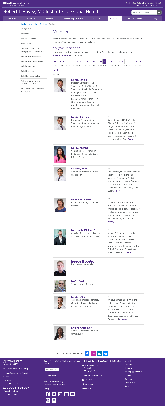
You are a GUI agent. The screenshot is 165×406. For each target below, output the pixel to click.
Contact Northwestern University (16, 373)
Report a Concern (10, 394)
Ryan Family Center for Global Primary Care (32, 90)
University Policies (10, 391)
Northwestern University (153, 3)
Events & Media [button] (135, 18)
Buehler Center (27, 43)
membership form (61, 55)
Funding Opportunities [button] (73, 18)
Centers (128, 375)
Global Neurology (28, 66)
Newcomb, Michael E (83, 230)
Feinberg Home (26, 24)
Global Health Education (31, 56)
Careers (6, 376)
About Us (128, 361)
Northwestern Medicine (134, 3)
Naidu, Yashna (79, 147)
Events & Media (130, 382)
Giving (154, 18)
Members (128, 379)
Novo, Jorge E (79, 296)
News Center (141, 5)
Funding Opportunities (133, 372)
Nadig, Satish (79, 79)
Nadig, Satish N (80, 117)
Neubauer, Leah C (81, 199)
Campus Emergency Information (16, 387)
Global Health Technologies (32, 61)
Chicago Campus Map (92, 375)
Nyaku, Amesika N (81, 327)
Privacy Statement (10, 384)
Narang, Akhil (79, 168)
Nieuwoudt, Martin (82, 260)
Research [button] (49, 18)
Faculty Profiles (155, 5)
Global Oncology (27, 71)
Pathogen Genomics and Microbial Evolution (30, 82)
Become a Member (28, 38)
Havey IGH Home (41, 24)
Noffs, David (78, 281)
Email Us (87, 389)
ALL (56, 61)
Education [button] (30, 18)
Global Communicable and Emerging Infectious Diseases (32, 50)
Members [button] (114, 18)
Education (128, 364)
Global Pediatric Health (30, 76)
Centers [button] (96, 18)
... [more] (130, 139)
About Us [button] (12, 18)
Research (128, 368)
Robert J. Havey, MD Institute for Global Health (51, 11)
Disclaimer (7, 380)
